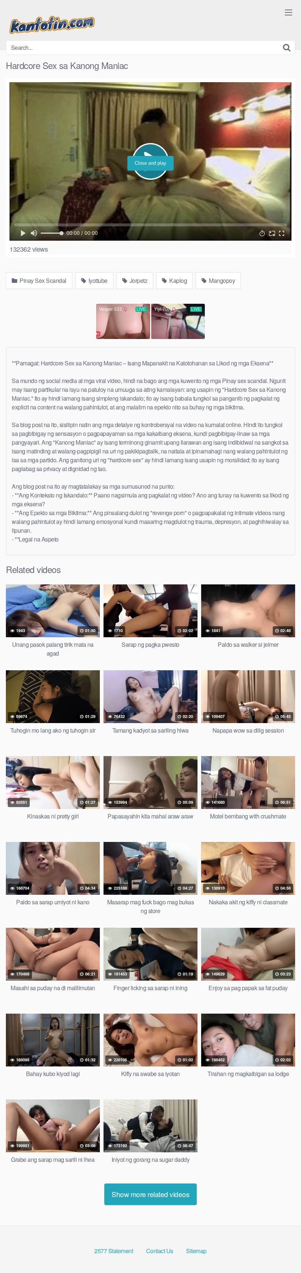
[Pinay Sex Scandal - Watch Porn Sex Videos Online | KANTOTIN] (52, 23)
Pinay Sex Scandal (42, 280)
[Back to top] (281, 1249)
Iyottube (97, 280)
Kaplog (177, 280)
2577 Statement (113, 1251)
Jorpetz (137, 280)
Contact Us (159, 1251)
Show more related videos (150, 1194)
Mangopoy (221, 280)
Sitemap (196, 1251)
